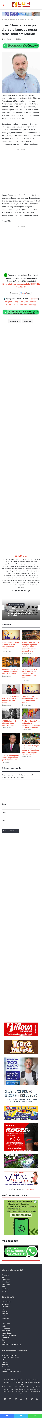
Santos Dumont (7, 1333)
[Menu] (3, 5)
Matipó (4, 1326)
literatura (15, 321)
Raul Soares (6, 1331)
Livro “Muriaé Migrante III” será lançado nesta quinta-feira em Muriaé (10, 758)
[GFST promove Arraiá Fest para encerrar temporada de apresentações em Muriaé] (31, 662)
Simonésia (5, 1338)
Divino (4, 1277)
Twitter (15, 305)
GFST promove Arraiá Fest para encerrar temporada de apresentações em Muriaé (30, 673)
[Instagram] (25, 590)
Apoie (21, 1384)
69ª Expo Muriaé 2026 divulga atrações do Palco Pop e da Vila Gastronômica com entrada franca (30, 647)
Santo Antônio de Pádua (10, 1371)
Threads (33, 302)
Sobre (9, 1382)
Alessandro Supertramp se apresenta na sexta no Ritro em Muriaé (11, 671)
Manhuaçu (5, 1318)
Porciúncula (6, 1369)
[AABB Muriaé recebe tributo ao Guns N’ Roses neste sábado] (11, 714)
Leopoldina (5, 1313)
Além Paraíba (6, 1302)
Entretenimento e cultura (24, 20)
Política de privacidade (32, 1382)
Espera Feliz (6, 1279)
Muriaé (4, 1291)
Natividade (5, 1367)
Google (16, 302)
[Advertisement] (21, 172)
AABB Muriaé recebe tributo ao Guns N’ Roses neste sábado (9, 723)
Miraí (3, 1286)
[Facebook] (16, 590)
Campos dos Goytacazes (10, 1357)
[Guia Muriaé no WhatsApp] (21, 46)
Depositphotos (29, 1189)
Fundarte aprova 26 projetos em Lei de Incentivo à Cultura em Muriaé (20, 613)
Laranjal (4, 1311)
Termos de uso (18, 1382)
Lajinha (4, 1309)
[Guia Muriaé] (21, 5)
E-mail (5, 812)
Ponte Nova (6, 1328)
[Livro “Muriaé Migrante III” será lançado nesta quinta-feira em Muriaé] (11, 743)
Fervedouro (6, 1284)
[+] (8, 1291)
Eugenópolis (6, 1282)
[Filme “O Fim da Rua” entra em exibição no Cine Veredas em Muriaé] (31, 689)
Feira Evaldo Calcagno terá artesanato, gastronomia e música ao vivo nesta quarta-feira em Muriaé (30, 750)
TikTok (8, 305)
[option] (21, 607)
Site (3, 820)
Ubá (3, 1340)
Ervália (4, 1316)
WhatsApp (32, 305)
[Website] (13, 590)
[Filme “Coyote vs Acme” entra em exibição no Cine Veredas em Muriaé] (11, 635)
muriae (28, 321)
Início (5, 20)
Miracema (5, 1364)
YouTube (23, 305)
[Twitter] (19, 590)
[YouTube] (22, 590)
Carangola (5, 1275)
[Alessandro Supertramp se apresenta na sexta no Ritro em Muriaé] (11, 662)
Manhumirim (6, 1324)
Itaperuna (5, 1362)
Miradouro (5, 1289)
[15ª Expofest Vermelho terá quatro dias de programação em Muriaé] (11, 689)
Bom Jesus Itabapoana (9, 1355)
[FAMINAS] (21, 14)
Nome (4, 804)
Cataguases (6, 1304)
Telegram (24, 302)
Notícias (11, 20)
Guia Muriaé (7, 39)
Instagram (8, 302)
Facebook (34, 299)
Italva (3, 1360)
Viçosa (4, 1342)
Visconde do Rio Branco (10, 1345)
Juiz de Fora (6, 1306)
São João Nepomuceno (10, 1335)
